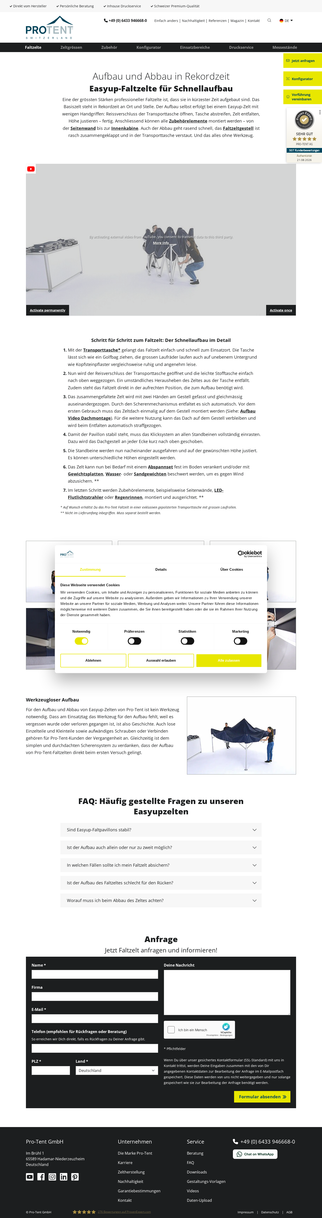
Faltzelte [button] (33, 47)
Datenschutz (270, 1212)
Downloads (197, 1172)
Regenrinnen (128, 497)
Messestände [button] (284, 47)
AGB (289, 1212)
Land (82, 1061)
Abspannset (160, 467)
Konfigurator (148, 47)
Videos (193, 1190)
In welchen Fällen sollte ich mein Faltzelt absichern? (118, 865)
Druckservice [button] (241, 47)
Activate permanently (47, 310)
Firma (37, 987)
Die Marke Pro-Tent (135, 1153)
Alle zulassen (229, 661)
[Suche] (269, 20)
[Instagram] (53, 1178)
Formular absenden (260, 1096)
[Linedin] (64, 1178)
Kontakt (254, 20)
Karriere (125, 1162)
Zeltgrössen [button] (71, 47)
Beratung (195, 1153)
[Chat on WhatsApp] (264, 1154)
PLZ (36, 1061)
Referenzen (218, 20)
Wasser (113, 474)
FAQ (190, 1162)
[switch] (134, 641)
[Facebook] (41, 1178)
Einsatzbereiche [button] (195, 47)
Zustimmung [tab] (90, 570)
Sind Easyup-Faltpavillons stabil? (99, 830)
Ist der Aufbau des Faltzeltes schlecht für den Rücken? (120, 883)
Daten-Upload (199, 1200)
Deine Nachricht (179, 965)
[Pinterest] (75, 1178)
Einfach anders (166, 20)
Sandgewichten (150, 474)
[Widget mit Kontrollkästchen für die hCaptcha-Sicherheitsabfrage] (199, 1030)
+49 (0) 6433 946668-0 (128, 20)
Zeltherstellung (131, 1172)
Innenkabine (124, 128)
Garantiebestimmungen (139, 1190)
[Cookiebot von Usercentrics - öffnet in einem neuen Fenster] (241, 554)
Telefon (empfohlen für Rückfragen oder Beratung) (79, 1031)
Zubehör (109, 47)
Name (39, 965)
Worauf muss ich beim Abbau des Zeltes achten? (115, 900)
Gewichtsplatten (85, 474)
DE (287, 20)
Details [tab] (161, 570)
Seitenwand (83, 128)
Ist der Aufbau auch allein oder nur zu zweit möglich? (119, 847)
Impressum (246, 1212)
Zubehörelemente (188, 121)
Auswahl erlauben (161, 661)
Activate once (281, 310)
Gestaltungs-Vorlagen (206, 1181)
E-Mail (39, 1009)
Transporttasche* (101, 350)
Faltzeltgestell (238, 128)
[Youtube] (30, 1178)
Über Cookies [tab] (231, 570)
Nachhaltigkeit (193, 20)
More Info (161, 243)
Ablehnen (93, 661)
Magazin (237, 20)
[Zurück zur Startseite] (49, 26)
